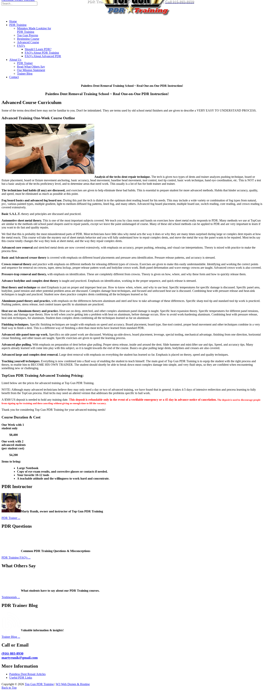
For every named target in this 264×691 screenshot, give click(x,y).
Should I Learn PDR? (38, 49)
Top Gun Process (27, 35)
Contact (14, 77)
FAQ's (21, 45)
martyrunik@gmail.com (20, 657)
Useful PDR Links (20, 677)
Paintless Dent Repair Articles (27, 674)
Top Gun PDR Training (39, 684)
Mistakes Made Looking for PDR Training (34, 30)
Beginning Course (28, 38)
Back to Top (9, 687)
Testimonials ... (11, 597)
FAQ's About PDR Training (42, 52)
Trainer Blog (24, 73)
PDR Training (17, 24)
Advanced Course (28, 42)
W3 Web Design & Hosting (73, 684)
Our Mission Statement (31, 70)
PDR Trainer (25, 63)
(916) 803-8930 (12, 653)
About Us (15, 59)
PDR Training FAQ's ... (16, 557)
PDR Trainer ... (11, 518)
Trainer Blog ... (11, 636)
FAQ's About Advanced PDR (43, 56)
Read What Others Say (31, 66)
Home (13, 21)
